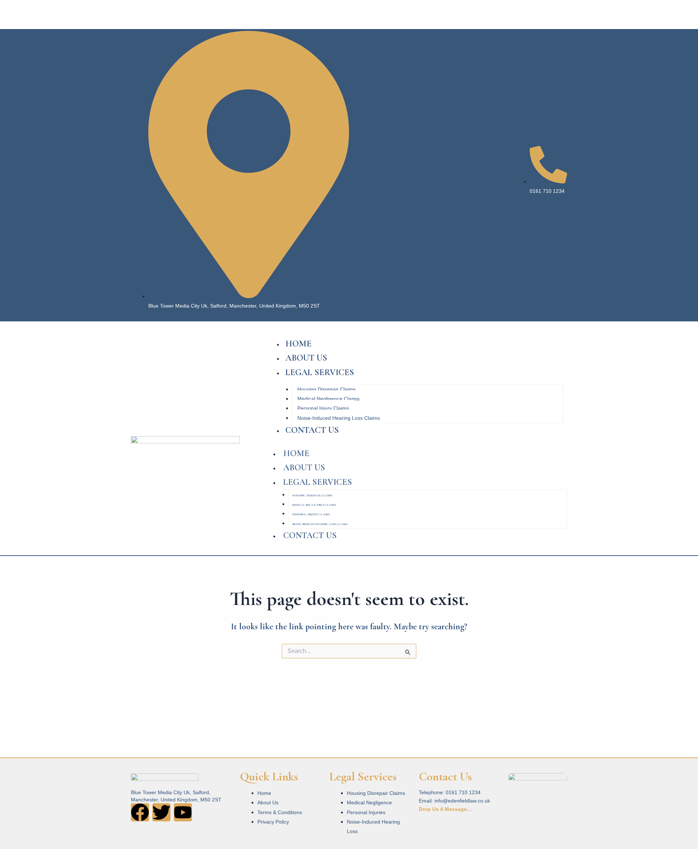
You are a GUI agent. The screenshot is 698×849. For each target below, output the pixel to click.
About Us (306, 358)
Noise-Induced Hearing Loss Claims (338, 418)
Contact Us (312, 430)
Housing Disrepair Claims (326, 389)
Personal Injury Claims (323, 408)
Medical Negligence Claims (328, 399)
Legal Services (319, 372)
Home (298, 343)
